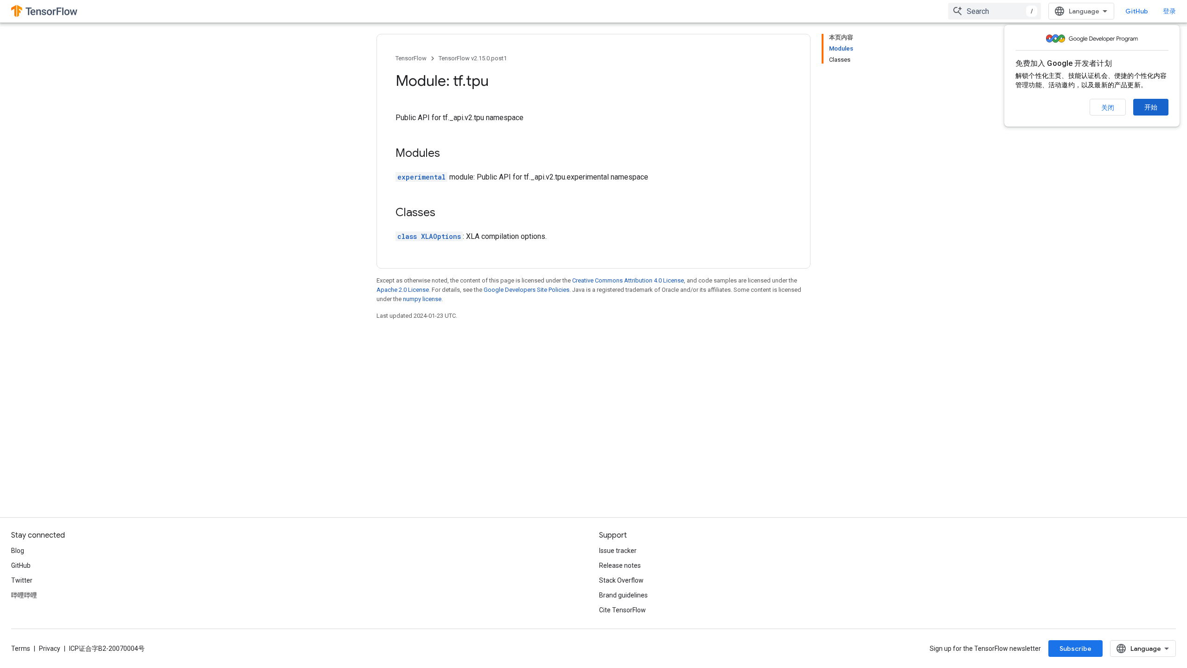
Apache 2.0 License (403, 289)
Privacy (49, 648)
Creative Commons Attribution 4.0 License (628, 280)
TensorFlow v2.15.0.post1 (473, 58)
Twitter (21, 580)
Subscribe (1075, 648)
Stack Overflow (621, 580)
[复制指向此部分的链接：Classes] (444, 213)
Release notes (620, 565)
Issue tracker (618, 550)
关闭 (1107, 107)
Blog (17, 550)
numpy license (422, 298)
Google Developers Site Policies (526, 289)
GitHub (1136, 11)
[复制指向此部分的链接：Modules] (449, 154)
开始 (1150, 107)
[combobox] (994, 11)
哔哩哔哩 (24, 595)
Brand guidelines (623, 595)
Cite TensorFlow (622, 610)
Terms (20, 648)
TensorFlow (411, 58)
